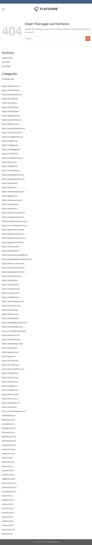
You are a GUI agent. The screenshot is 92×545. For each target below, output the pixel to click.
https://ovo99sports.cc (11, 339)
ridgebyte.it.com (8, 479)
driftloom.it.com (8, 420)
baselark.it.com (8, 500)
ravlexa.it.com (7, 504)
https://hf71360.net (10, 98)
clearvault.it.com (8, 449)
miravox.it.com (8, 512)
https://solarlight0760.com (13, 175)
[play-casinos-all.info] (46, 9)
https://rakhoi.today (10, 310)
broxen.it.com (7, 466)
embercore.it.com (9, 436)
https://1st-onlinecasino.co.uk (14, 225)
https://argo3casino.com (12, 276)
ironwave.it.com (8, 432)
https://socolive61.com (11, 305)
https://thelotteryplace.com (13, 191)
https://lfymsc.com (9, 398)
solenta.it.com (7, 517)
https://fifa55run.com (11, 124)
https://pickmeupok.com (12, 200)
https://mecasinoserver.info (13, 267)
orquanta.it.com (8, 529)
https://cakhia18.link (10, 318)
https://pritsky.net (9, 407)
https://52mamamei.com (12, 132)
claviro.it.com (7, 495)
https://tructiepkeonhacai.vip (14, 331)
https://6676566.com (10, 90)
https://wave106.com (10, 170)
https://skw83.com (9, 208)
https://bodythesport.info (12, 343)
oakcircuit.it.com (8, 483)
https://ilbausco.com (10, 394)
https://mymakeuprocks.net (13, 179)
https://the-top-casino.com (13, 263)
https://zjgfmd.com (9, 196)
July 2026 (6, 62)
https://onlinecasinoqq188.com (15, 255)
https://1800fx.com (10, 141)
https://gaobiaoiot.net (11, 115)
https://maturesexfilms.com (13, 369)
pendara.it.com (8, 474)
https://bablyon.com (10, 352)
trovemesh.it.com (9, 491)
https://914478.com (10, 373)
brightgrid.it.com (8, 428)
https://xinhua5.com (10, 377)
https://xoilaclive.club (11, 289)
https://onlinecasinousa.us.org (14, 221)
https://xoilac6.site (9, 280)
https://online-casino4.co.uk (13, 212)
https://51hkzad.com (10, 107)
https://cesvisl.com (9, 348)
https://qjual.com (9, 356)
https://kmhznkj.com (10, 111)
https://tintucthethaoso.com (13, 411)
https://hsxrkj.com (9, 103)
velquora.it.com (8, 453)
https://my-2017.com (10, 365)
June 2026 (6, 66)
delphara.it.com (8, 462)
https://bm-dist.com (10, 360)
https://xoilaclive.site (10, 297)
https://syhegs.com (9, 386)
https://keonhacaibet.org (12, 326)
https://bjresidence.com (11, 120)
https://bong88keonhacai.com (14, 322)
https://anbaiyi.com (10, 183)
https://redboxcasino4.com (13, 234)
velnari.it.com (7, 534)
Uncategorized (8, 79)
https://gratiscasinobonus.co (13, 238)
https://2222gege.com (11, 149)
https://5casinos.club (10, 246)
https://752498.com (10, 153)
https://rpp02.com (9, 187)
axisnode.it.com (8, 424)
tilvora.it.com (7, 457)
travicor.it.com (8, 525)
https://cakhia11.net (10, 314)
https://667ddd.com (10, 204)
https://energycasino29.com (13, 272)
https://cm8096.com (10, 390)
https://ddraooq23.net (11, 86)
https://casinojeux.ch (10, 251)
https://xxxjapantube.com (12, 158)
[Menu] (3, 9)
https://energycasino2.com (13, 217)
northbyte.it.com (9, 445)
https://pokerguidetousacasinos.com (17, 259)
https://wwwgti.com (10, 145)
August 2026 (7, 58)
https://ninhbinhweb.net (12, 94)
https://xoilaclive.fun (10, 293)
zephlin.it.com (7, 521)
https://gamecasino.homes (12, 242)
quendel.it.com (8, 470)
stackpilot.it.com (8, 415)
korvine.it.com (7, 508)
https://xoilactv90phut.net (13, 301)
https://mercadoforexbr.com (13, 128)
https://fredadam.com (11, 403)
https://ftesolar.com (10, 381)
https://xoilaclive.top (10, 284)
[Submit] (87, 38)
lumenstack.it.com (9, 487)
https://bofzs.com (9, 162)
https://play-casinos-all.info (13, 229)
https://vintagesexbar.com (12, 136)
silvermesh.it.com (9, 441)
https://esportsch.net (10, 335)
